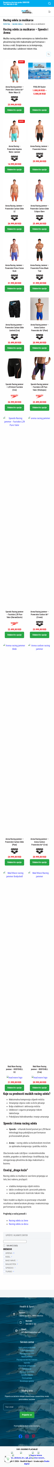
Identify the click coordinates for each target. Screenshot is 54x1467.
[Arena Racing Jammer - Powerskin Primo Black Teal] (39, 249)
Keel (9, 1257)
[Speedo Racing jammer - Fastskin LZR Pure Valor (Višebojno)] (39, 368)
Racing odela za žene (18, 1220)
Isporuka (27, 1363)
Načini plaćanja (26, 1357)
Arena (10, 1253)
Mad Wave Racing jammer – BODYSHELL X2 (14, 1069)
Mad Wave (12, 1260)
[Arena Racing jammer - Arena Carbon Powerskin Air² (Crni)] (39, 739)
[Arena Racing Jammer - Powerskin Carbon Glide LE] (14, 189)
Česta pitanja (27, 1378)
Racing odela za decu (18, 1224)
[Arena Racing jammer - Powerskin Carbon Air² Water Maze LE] (14, 70)
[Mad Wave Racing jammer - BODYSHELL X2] (14, 966)
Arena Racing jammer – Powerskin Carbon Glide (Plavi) (14, 842)
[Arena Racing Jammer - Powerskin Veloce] (39, 130)
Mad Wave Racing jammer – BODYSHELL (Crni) (39, 1069)
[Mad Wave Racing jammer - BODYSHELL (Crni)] (39, 966)
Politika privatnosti (27, 1350)
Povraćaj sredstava (27, 1372)
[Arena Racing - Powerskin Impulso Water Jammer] (14, 130)
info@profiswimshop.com (31, 1332)
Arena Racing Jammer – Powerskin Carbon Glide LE (14, 209)
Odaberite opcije (14, 110)
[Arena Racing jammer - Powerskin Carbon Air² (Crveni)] (39, 511)
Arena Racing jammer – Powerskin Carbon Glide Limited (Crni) (14, 328)
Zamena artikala (27, 1375)
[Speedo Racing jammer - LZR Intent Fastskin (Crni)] (14, 368)
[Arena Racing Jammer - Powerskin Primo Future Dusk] (14, 249)
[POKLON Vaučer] (39, 70)
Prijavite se (27, 1415)
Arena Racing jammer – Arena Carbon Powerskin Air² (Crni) (39, 842)
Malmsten (12, 1264)
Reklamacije (27, 1369)
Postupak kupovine (27, 1353)
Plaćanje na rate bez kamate (27, 1360)
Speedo (11, 1268)
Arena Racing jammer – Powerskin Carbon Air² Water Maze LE (14, 90)
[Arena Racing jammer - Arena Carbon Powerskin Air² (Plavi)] (39, 308)
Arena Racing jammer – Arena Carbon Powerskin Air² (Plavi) (39, 328)
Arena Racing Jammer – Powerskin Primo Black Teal (39, 268)
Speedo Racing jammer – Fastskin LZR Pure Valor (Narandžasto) (14, 614)
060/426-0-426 (31, 1324)
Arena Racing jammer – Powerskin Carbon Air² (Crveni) (39, 614)
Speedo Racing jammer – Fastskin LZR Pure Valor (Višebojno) (39, 387)
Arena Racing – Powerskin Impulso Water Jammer (14, 149)
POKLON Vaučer (39, 87)
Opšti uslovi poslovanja (26, 1347)
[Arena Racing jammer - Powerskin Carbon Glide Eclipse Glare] (39, 189)
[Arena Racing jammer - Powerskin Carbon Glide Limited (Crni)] (14, 308)
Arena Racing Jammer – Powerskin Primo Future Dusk (14, 268)
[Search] (49, 3)
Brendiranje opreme (27, 1381)
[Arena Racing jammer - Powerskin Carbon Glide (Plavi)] (14, 739)
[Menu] (49, 12)
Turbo (10, 1271)
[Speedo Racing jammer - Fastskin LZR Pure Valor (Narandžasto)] (14, 511)
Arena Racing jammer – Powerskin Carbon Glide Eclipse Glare (39, 209)
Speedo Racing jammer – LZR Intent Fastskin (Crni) (14, 387)
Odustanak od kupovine (27, 1366)
